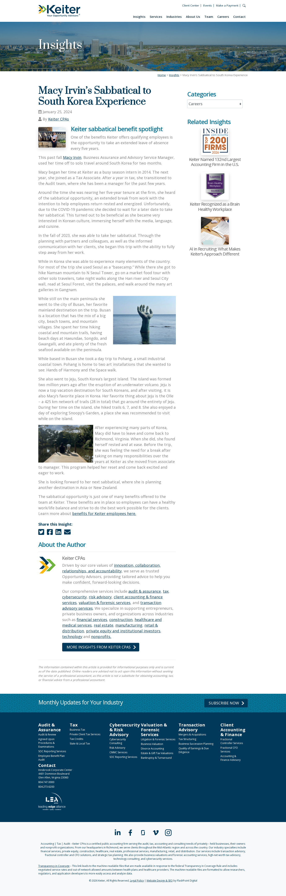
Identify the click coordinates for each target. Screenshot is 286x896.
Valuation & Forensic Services (154, 729)
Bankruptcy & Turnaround (156, 758)
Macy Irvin (72, 157)
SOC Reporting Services (52, 751)
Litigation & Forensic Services (158, 739)
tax (166, 591)
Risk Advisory (117, 747)
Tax (74, 725)
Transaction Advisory (192, 727)
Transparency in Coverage (54, 866)
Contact (239, 16)
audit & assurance (144, 591)
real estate (103, 625)
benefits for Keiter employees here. (104, 513)
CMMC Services (118, 752)
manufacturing (128, 625)
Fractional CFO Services (229, 749)
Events (207, 5)
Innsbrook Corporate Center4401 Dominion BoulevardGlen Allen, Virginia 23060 (55, 773)
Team (208, 16)
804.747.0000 (46, 782)
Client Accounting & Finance (232, 729)
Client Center (190, 5)
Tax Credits (76, 739)
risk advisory (100, 596)
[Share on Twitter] (41, 533)
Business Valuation (152, 744)
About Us (193, 16)
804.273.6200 (46, 786)
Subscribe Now (224, 702)
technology (72, 636)
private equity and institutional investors (123, 630)
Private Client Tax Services (85, 734)
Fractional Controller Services (231, 741)
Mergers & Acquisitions (192, 734)
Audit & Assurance (49, 727)
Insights (139, 16)
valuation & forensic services (104, 602)
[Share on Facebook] (50, 533)
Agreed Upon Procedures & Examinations (46, 742)
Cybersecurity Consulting (118, 741)
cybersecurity (74, 596)
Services (156, 16)
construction (121, 619)
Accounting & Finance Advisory (230, 758)
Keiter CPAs (58, 119)
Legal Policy (137, 880)
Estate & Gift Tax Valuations (157, 753)
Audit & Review (47, 734)
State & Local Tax (80, 743)
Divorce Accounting (152, 748)
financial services (92, 619)
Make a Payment (227, 5)
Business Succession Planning (196, 744)
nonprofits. (101, 636)
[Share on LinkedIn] (58, 533)
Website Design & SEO (160, 880)
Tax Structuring (187, 739)
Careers (223, 16)
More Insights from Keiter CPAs (99, 647)
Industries (174, 16)
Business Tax (77, 729)
